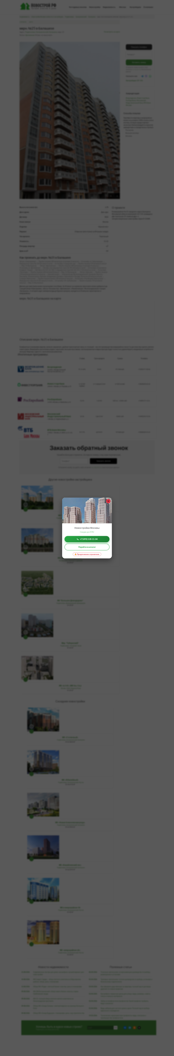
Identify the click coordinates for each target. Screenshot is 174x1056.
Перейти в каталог (87, 547)
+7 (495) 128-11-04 (89, 539)
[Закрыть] (108, 501)
